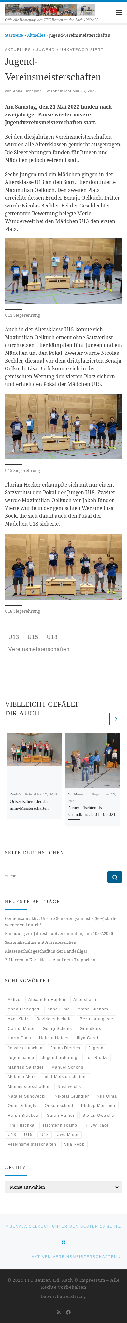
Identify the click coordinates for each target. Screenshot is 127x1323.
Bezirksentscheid (54, 1019)
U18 (44, 1134)
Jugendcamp (21, 1057)
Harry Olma (19, 1038)
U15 (28, 1134)
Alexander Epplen (46, 999)
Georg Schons (57, 1028)
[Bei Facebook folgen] (68, 1312)
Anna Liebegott (27, 91)
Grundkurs (90, 1028)
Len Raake (96, 1057)
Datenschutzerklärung (63, 1296)
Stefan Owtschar (99, 1115)
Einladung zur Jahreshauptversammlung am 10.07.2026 (59, 933)
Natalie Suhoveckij (27, 1096)
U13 (12, 1134)
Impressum (92, 1280)
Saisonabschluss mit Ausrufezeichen (40, 942)
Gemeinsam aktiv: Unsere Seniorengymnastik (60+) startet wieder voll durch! (61, 922)
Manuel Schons (67, 1067)
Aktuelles (36, 35)
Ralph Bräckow (23, 1115)
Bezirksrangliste (96, 1019)
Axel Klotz (18, 1019)
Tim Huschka (21, 1125)
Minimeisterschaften (28, 1086)
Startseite (14, 35)
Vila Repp (74, 1144)
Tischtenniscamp (59, 1125)
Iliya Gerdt (87, 1038)
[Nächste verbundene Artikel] (115, 719)
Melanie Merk (22, 1077)
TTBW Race (97, 1125)
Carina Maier (21, 1028)
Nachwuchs (69, 1086)
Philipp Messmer (98, 1105)
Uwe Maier (68, 1134)
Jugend (96, 1048)
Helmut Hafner (54, 1038)
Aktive (14, 999)
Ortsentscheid (59, 1105)
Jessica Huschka (25, 1048)
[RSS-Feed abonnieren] (59, 1312)
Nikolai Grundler (72, 1096)
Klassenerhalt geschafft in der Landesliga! (46, 951)
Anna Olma (58, 1009)
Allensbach (84, 999)
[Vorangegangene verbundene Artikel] (102, 719)
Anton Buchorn (93, 1009)
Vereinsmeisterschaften (32, 1144)
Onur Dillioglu (22, 1105)
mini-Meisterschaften (65, 1077)
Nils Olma (107, 1096)
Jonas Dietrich (65, 1048)
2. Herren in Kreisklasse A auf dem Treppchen (50, 960)
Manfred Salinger (26, 1067)
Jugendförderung (60, 1057)
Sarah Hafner (61, 1115)
